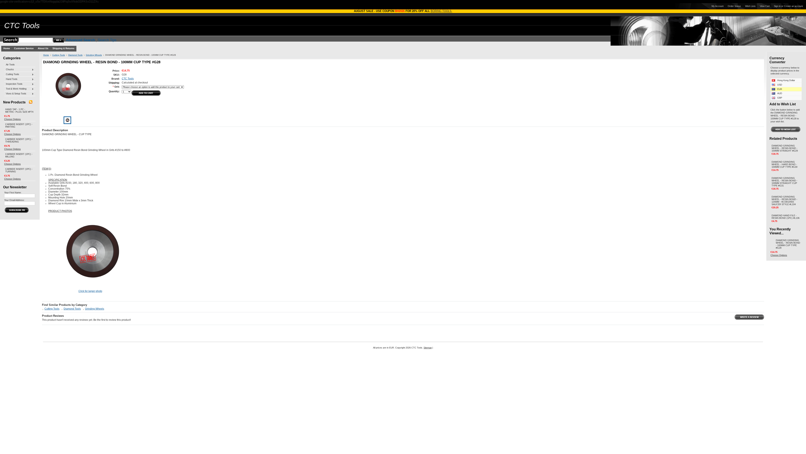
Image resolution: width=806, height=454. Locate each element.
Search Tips (107, 40)
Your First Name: (12, 192)
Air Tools (10, 64)
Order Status (734, 6)
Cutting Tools (11, 74)
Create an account (793, 6)
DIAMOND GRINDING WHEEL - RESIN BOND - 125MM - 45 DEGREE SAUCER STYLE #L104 (784, 200)
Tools (22, 25)
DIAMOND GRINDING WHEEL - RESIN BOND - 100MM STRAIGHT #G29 (785, 148)
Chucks (9, 69)
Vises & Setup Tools (15, 93)
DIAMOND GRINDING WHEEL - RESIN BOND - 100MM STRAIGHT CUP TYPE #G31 (784, 182)
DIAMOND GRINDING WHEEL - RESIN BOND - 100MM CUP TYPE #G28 (788, 244)
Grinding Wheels (94, 55)
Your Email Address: (14, 200)
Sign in (777, 6)
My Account (718, 6)
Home (46, 55)
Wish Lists (750, 6)
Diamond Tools (75, 55)
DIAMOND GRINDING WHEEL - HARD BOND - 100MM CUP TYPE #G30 (784, 164)
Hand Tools (10, 79)
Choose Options (12, 119)
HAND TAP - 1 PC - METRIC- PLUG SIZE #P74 (19, 110)
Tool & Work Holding (15, 88)
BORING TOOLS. (441, 11)
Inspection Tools (13, 84)
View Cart (765, 6)
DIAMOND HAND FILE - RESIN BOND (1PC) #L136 (785, 216)
